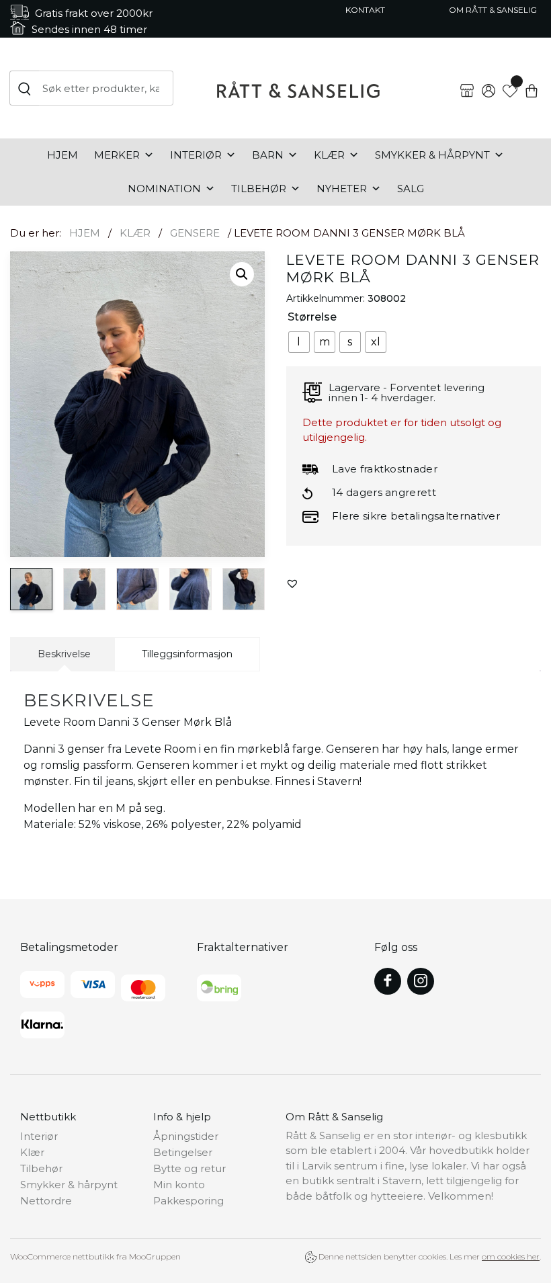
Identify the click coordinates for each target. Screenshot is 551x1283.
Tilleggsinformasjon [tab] (187, 654)
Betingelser (182, 1152)
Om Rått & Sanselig (493, 10)
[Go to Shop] (467, 80)
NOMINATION (164, 188)
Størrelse (312, 317)
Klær (329, 155)
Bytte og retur (189, 1168)
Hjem (62, 155)
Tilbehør (258, 188)
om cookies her (511, 1256)
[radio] (299, 342)
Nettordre (46, 1200)
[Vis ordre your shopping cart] (531, 80)
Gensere (195, 232)
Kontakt (365, 10)
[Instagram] (420, 981)
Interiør (196, 155)
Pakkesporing (188, 1200)
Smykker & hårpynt (432, 155)
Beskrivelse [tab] (64, 654)
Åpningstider (185, 1136)
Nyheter (341, 188)
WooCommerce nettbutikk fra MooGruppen (95, 1256)
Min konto (179, 1184)
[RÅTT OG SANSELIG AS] (298, 88)
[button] (242, 274)
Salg (410, 188)
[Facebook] (387, 981)
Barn (268, 155)
